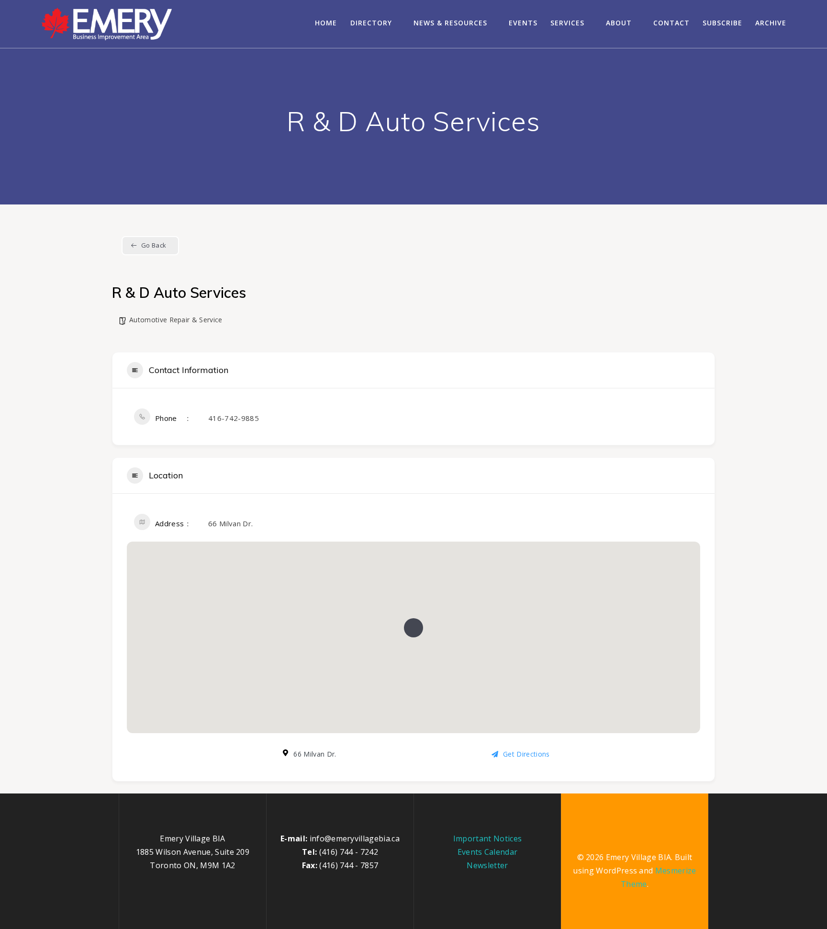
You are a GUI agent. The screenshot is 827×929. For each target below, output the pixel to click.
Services (567, 22)
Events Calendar (488, 852)
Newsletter (487, 865)
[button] (413, 627)
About (619, 22)
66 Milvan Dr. (230, 523)
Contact (671, 22)
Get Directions (526, 754)
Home (326, 22)
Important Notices (487, 838)
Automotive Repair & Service (176, 319)
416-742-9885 (233, 418)
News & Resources (450, 22)
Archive (770, 22)
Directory (371, 22)
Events (523, 22)
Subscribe (722, 22)
